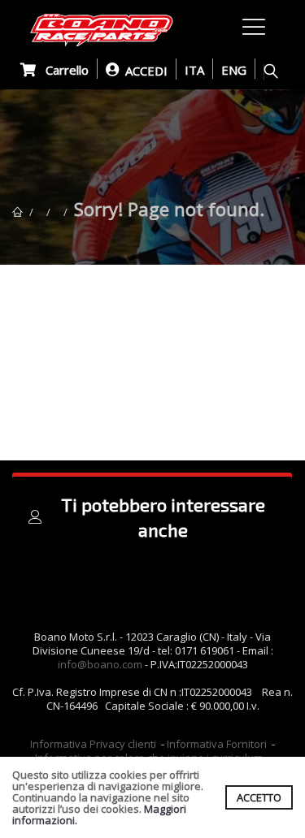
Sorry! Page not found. (169, 209)
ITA (194, 70)
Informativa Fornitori (217, 743)
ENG (233, 70)
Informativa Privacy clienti (93, 743)
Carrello (62, 70)
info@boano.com (100, 664)
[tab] (152, 517)
